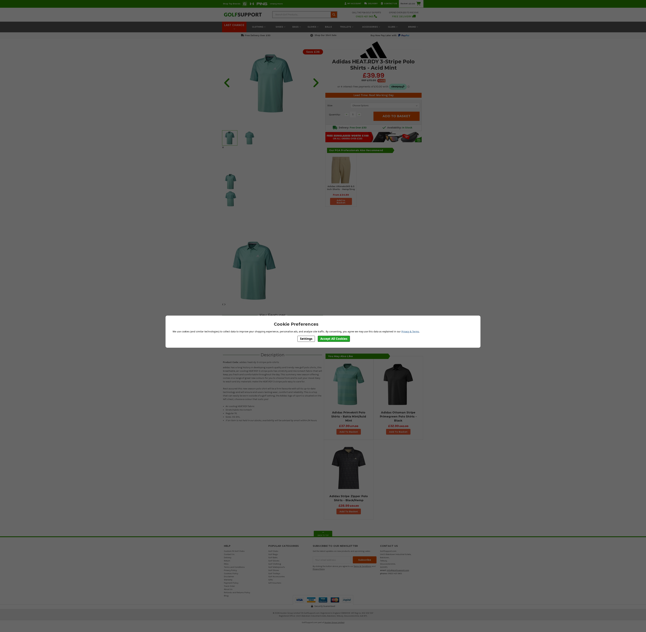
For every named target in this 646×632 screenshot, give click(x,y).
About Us (228, 589)
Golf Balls (273, 557)
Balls (328, 26)
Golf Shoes (273, 570)
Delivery (373, 3)
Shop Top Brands (231, 3)
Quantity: (334, 114)
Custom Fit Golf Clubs (234, 551)
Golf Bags (273, 554)
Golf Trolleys (274, 573)
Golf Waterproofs (276, 567)
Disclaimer (229, 576)
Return (227, 560)
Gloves (312, 26)
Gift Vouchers (274, 583)
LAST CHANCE (234, 25)
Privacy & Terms (410, 331)
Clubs (392, 26)
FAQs (226, 564)
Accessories (370, 26)
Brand (412, 26)
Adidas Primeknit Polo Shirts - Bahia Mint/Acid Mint (348, 416)
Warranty (228, 579)
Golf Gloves (273, 560)
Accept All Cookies (333, 339)
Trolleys (346, 26)
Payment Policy (231, 583)
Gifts (270, 579)
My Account (354, 3)
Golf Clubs (273, 551)
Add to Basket (341, 201)
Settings (306, 339)
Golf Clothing (274, 564)
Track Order (229, 586)
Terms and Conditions (234, 567)
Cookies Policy (231, 573)
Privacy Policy (230, 570)
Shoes (280, 26)
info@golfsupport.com (398, 570)
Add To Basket (348, 431)
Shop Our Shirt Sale (325, 35)
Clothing (258, 26)
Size (329, 105)
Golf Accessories (276, 576)
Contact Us (390, 3)
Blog (226, 595)
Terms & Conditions (362, 566)
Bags (295, 26)
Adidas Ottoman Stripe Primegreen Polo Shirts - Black (398, 416)
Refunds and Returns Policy (237, 592)
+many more (276, 3)
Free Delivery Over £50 (257, 35)
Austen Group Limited (334, 622)
